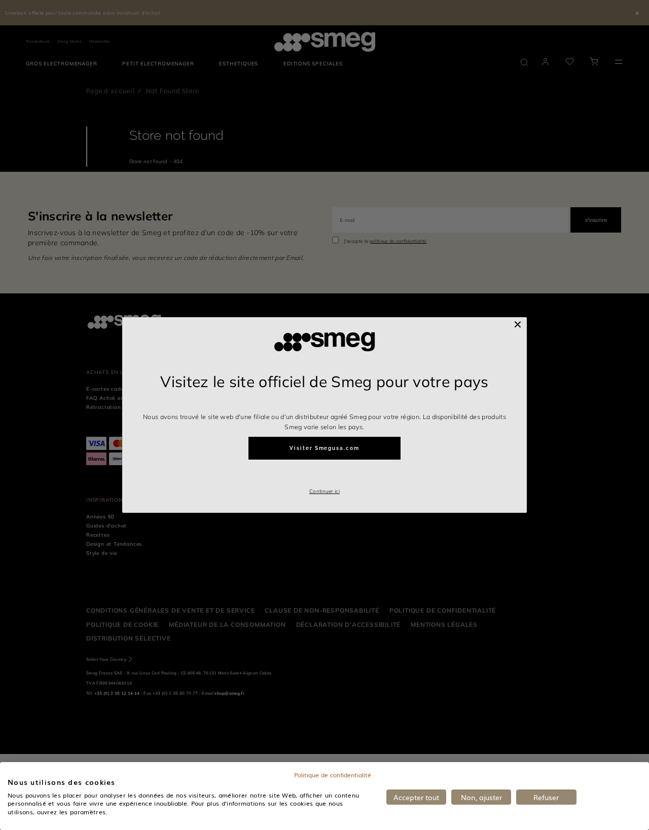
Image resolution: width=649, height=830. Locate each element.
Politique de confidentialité (332, 774)
